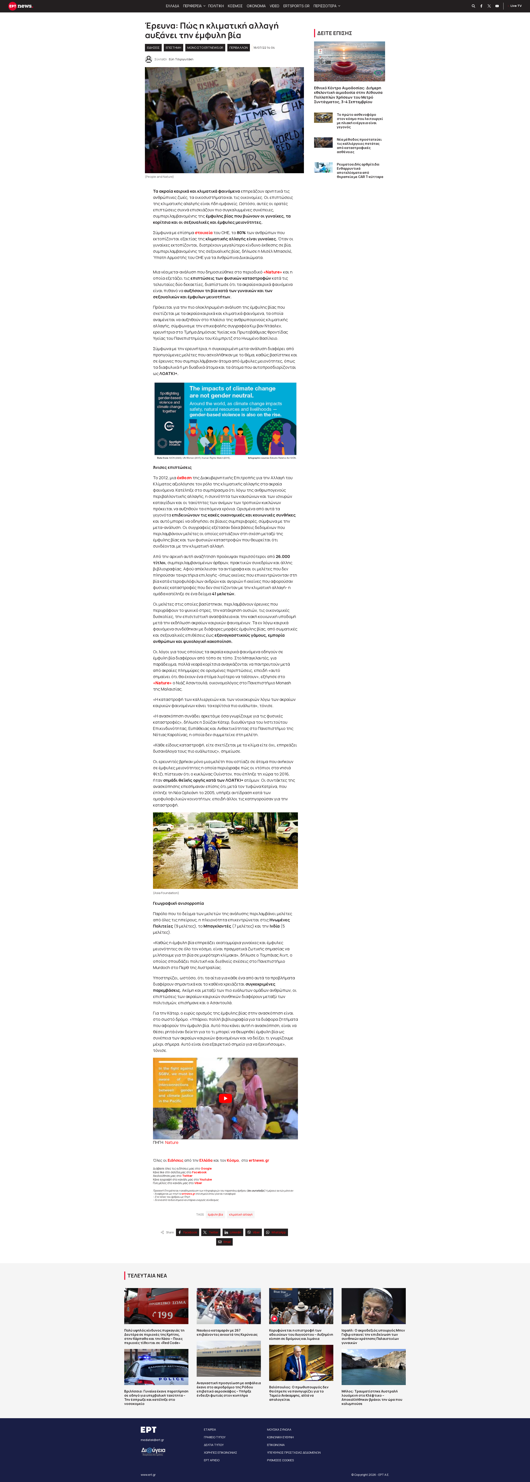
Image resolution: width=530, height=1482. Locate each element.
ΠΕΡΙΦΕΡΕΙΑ (192, 6)
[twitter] (489, 6)
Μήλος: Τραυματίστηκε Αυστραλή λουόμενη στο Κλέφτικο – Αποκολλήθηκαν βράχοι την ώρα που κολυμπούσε (372, 1397)
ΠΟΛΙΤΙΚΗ (216, 6)
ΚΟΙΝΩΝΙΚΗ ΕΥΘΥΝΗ (280, 1437)
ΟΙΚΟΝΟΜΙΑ (256, 6)
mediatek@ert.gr (152, 1440)
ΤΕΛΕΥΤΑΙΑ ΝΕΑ (147, 1275)
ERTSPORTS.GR (296, 6)
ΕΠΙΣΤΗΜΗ (173, 47)
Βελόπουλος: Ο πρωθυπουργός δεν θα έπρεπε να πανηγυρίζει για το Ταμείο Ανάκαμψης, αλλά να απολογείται (299, 1393)
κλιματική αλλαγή (241, 1214)
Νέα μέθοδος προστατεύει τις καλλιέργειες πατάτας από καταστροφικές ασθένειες (359, 145)
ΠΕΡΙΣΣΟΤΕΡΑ (325, 6)
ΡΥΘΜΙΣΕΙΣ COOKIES (280, 1460)
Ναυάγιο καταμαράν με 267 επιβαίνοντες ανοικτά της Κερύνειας (227, 1332)
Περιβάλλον (238, 47)
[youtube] (497, 6)
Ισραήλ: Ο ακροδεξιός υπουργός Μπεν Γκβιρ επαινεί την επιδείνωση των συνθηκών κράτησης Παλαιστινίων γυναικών (373, 1336)
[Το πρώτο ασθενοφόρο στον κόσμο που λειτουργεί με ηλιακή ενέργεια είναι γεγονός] (323, 118)
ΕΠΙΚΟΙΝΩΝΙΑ (276, 1445)
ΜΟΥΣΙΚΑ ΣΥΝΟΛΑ (279, 1429)
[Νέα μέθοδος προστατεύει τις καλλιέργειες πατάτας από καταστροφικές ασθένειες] (323, 142)
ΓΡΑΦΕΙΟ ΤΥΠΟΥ (214, 1437)
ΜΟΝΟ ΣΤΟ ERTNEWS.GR (205, 47)
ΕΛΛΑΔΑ (172, 6)
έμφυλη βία (215, 1214)
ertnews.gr (188, 1193)
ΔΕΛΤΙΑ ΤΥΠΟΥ (214, 1445)
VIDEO (274, 6)
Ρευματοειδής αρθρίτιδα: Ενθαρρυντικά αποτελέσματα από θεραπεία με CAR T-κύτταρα (360, 170)
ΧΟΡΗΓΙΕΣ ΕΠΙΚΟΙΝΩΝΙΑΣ (220, 1452)
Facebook (199, 1172)
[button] (204, 6)
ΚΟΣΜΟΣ (235, 6)
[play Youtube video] (225, 1098)
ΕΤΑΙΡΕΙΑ (210, 1429)
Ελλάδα (206, 1160)
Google (206, 1168)
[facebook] (481, 6)
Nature (171, 1142)
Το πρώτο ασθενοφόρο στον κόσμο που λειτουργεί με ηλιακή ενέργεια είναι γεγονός (360, 120)
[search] (474, 6)
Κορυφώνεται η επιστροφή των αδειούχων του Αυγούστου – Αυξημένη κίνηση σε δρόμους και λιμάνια (301, 1334)
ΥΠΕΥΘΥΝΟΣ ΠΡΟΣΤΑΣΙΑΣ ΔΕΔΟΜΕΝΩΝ (294, 1452)
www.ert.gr (148, 1475)
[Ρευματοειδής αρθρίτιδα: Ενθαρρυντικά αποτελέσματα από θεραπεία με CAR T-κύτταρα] (323, 167)
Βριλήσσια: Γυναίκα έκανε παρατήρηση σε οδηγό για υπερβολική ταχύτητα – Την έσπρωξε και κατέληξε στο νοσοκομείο (156, 1397)
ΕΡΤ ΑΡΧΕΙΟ (211, 1460)
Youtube (206, 1179)
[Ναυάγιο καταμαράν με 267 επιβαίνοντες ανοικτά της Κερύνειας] (229, 1306)
